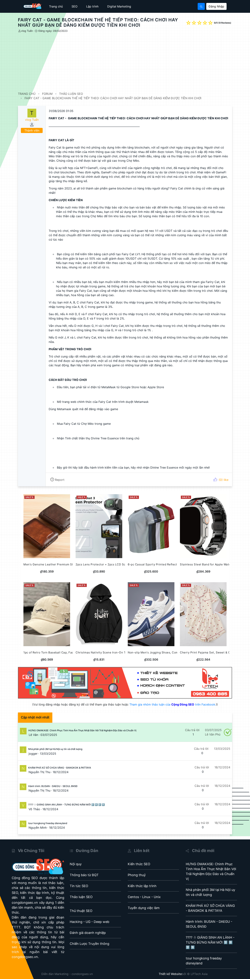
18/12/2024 (60, 772)
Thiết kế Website (170, 974)
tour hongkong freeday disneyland (47, 823)
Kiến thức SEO (139, 864)
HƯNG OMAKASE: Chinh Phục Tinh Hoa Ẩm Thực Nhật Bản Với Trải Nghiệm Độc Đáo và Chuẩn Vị (82, 730)
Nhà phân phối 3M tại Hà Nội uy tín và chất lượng (55, 749)
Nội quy (76, 864)
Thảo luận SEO (81, 897)
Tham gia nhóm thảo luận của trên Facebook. (172, 704)
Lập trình (92, 6)
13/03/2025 (48, 753)
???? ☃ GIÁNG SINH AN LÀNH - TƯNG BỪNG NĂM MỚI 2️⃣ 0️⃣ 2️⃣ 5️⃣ (66, 804)
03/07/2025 (48, 735)
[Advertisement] (128, 62)
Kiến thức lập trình (142, 886)
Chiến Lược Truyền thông (89, 944)
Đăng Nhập (216, 6)
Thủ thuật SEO (81, 911)
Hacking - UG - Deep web (89, 922)
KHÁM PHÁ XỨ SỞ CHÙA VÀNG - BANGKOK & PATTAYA (59, 767)
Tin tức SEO (79, 886)
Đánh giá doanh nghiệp (88, 933)
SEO (74, 6)
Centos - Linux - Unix (144, 897)
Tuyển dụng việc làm (144, 908)
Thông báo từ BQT (84, 875)
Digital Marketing (119, 6)
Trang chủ (56, 6)
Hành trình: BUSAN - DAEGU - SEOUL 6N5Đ (52, 786)
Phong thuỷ (137, 875)
